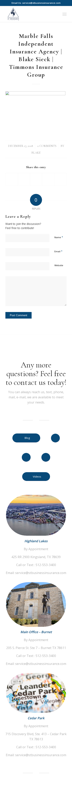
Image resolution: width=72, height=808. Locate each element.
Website (58, 265)
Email (58, 251)
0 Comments (46, 146)
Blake (36, 152)
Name (58, 237)
